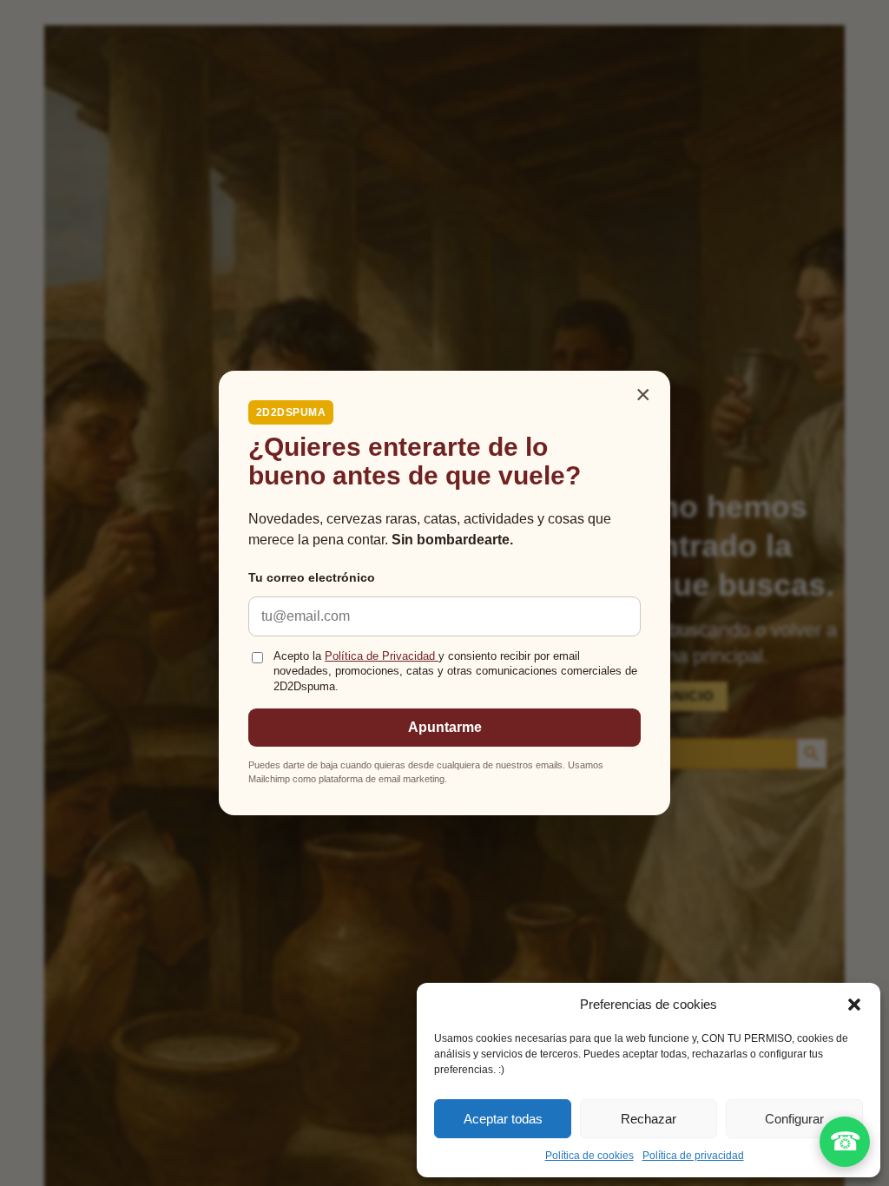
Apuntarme (445, 727)
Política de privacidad (693, 1156)
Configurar (794, 1118)
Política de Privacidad (381, 656)
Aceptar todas (503, 1118)
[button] (854, 1004)
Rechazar (648, 1118)
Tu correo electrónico (311, 577)
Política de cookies (589, 1156)
